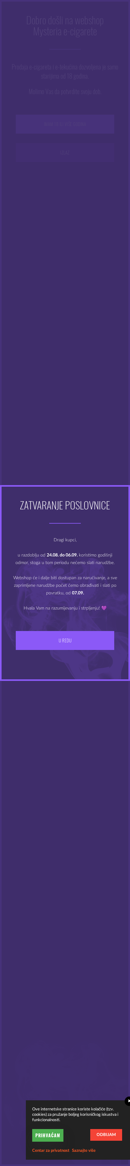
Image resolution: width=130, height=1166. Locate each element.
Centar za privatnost (50, 1151)
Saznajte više (84, 1151)
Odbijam (106, 1135)
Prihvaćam (47, 1135)
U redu (65, 640)
